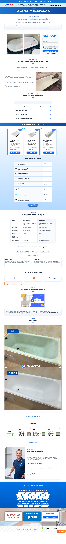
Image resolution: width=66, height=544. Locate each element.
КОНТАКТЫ (50, 1)
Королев (45, 492)
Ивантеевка (25, 494)
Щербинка (46, 497)
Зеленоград (21, 492)
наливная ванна (30, 81)
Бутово (31, 505)
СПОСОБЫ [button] (20, 1)
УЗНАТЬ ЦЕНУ (61, 531)
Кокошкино (26, 503)
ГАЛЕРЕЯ (35, 1)
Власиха (32, 503)
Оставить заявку (15, 152)
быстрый (23, 284)
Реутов (47, 494)
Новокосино (20, 505)
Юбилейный (38, 501)
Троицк (26, 499)
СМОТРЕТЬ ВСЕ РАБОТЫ (33, 416)
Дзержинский (32, 499)
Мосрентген (39, 499)
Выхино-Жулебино (45, 503)
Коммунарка (45, 501)
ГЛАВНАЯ (30, 8)
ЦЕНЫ (31, 1)
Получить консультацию (33, 205)
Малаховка (32, 501)
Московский (19, 503)
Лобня (43, 494)
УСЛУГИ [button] (26, 1)
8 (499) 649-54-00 (56, 5)
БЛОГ (45, 1)
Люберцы (27, 492)
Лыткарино (20, 499)
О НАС (15, 1)
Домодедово (37, 494)
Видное (40, 497)
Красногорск (32, 490)
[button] (60, 433)
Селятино (37, 503)
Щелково (19, 494)
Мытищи (21, 490)
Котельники (45, 499)
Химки (26, 490)
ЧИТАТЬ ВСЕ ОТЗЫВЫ (33, 442)
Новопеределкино (44, 505)
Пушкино (32, 492)
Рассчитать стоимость (50, 51)
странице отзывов (38, 456)
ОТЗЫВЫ (40, 1)
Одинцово (44, 490)
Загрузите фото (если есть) (51, 46)
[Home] (8, 4)
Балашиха (38, 490)
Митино (26, 505)
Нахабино (20, 501)
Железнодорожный (27, 497)
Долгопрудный (39, 492)
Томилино (26, 501)
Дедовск (19, 497)
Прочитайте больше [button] (22, 436)
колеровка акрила (40, 263)
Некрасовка (36, 505)
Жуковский (35, 497)
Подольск (31, 494)
